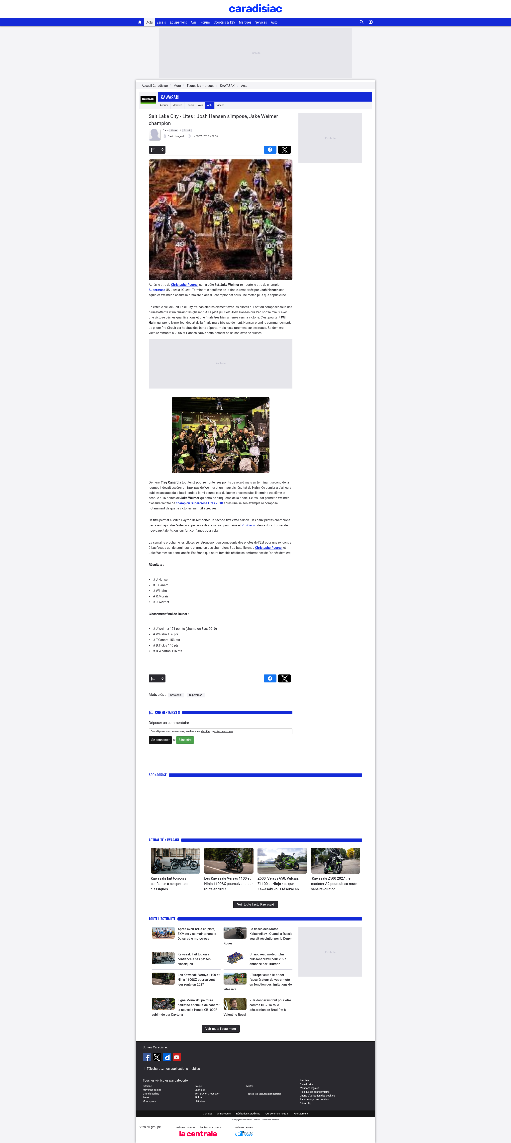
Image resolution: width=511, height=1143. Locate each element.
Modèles (177, 105)
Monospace (149, 1101)
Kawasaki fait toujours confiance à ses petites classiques (169, 883)
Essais (161, 22)
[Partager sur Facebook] (271, 148)
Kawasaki (170, 97)
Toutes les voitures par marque (263, 1093)
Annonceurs (224, 1113)
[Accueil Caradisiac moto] (140, 22)
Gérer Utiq (305, 1103)
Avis (194, 22)
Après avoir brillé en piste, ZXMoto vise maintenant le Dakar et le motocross (197, 933)
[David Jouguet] (155, 139)
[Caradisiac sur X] (157, 1058)
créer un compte (223, 731)
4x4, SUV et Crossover (207, 1093)
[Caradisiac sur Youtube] (177, 1058)
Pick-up (199, 1097)
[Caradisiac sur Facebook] (147, 1058)
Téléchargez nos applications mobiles (173, 1069)
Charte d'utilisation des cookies (317, 1095)
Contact (207, 1113)
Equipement (178, 22)
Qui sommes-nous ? (276, 1113)
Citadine (147, 1086)
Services (261, 22)
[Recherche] (361, 22)
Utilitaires (200, 1101)
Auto (274, 22)
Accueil (164, 105)
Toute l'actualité (162, 918)
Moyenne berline (152, 1089)
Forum (205, 22)
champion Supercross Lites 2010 (199, 503)
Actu (149, 22)
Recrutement (300, 1113)
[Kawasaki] (148, 105)
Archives (305, 1080)
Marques (245, 22)
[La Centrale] (198, 1137)
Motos (250, 1086)
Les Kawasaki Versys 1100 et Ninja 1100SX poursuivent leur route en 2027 (228, 883)
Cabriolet (200, 1089)
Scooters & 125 (224, 22)
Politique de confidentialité (315, 1091)
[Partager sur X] (285, 148)
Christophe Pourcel (184, 285)
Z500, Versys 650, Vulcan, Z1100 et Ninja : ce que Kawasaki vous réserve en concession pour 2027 (278, 884)
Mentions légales (309, 1088)
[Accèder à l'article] (175, 861)
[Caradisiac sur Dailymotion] (167, 1058)
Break (146, 1097)
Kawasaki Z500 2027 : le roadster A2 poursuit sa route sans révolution (334, 883)
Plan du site (306, 1084)
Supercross (157, 290)
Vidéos (220, 105)
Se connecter (160, 740)
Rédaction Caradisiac (248, 1113)
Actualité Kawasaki (164, 839)
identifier (205, 731)
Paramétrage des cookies (314, 1099)
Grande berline (151, 1093)
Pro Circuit (249, 525)
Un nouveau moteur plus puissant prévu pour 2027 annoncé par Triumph (268, 959)
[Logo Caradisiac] (255, 16)
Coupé (198, 1086)
